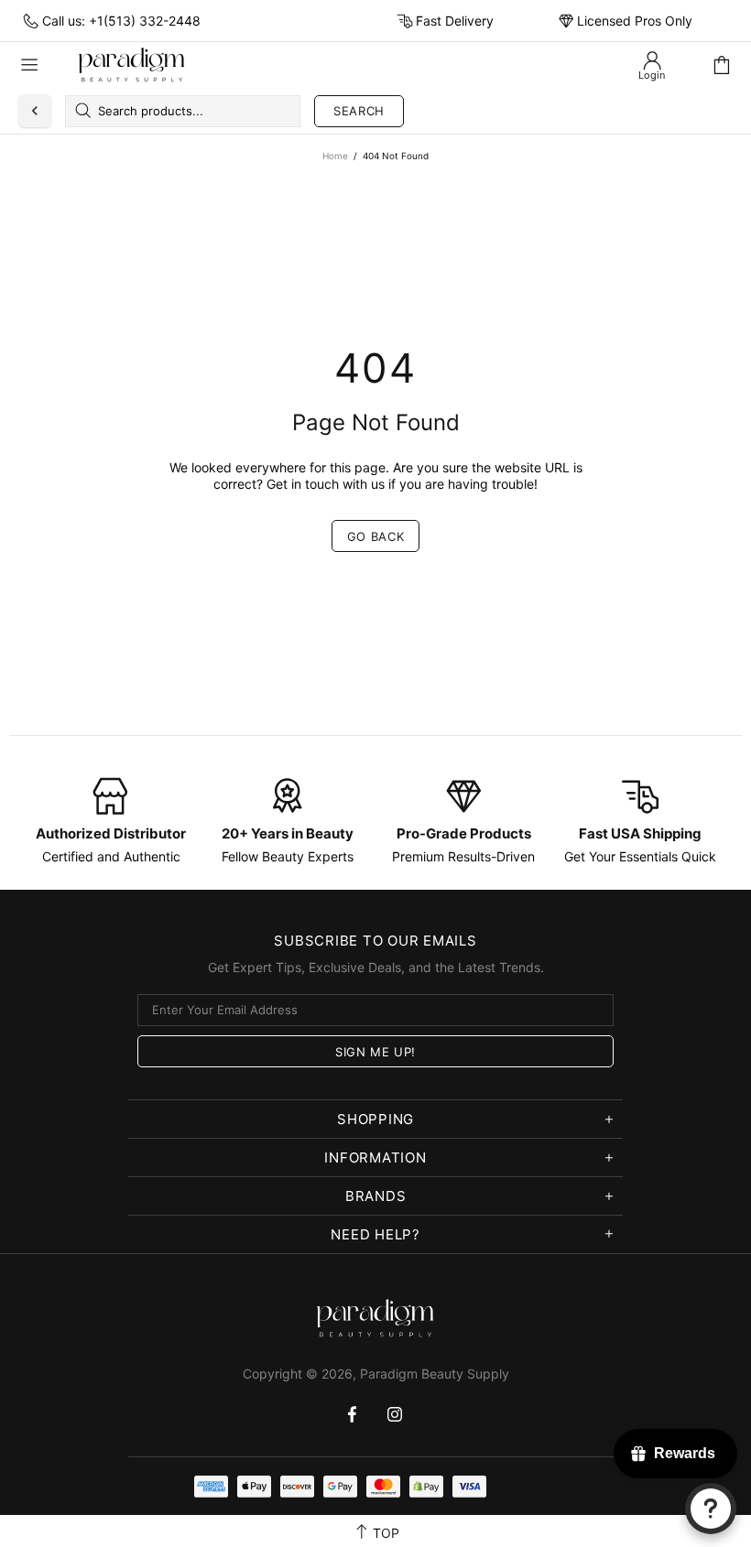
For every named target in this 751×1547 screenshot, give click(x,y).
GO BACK (376, 536)
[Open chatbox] (710, 1508)
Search (359, 110)
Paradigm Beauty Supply (132, 65)
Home (335, 155)
